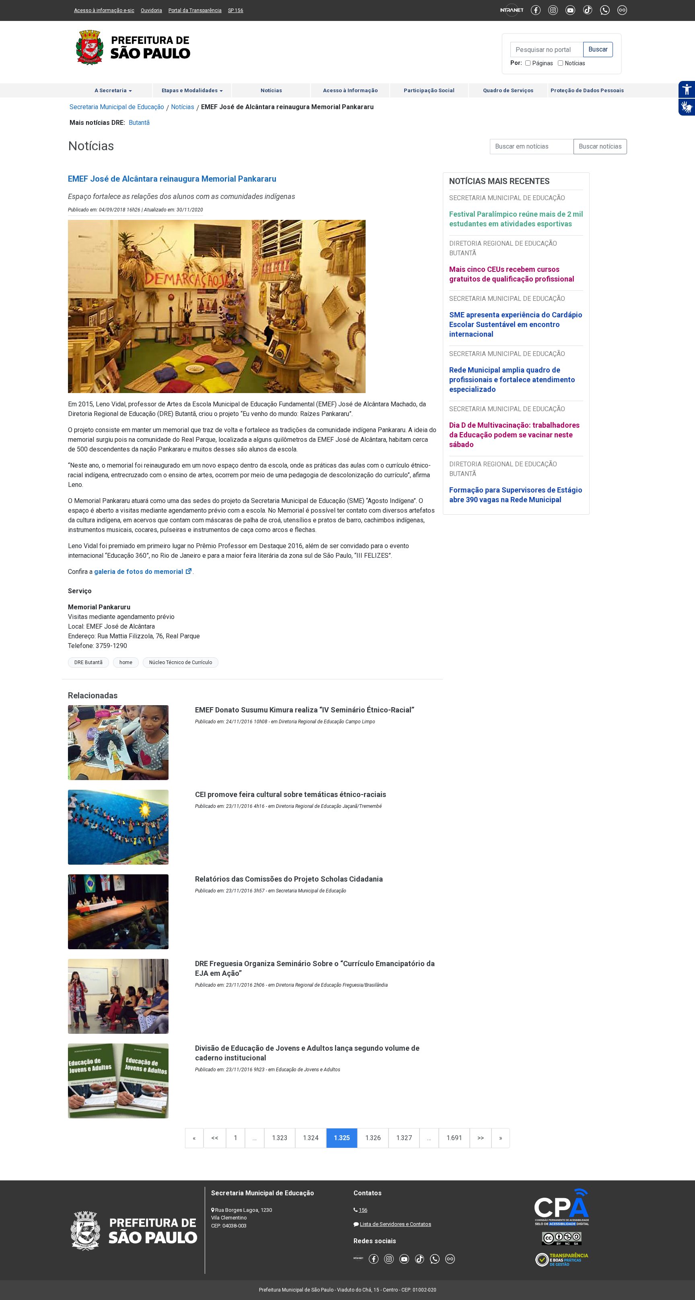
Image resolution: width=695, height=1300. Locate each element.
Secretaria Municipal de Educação (117, 107)
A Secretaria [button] (111, 90)
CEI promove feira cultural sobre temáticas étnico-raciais (290, 794)
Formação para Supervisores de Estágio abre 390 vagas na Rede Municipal (515, 495)
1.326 (373, 1138)
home (125, 662)
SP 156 (235, 10)
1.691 (454, 1138)
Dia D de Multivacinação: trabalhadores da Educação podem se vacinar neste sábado (514, 435)
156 (363, 1210)
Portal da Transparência (195, 10)
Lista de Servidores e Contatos (395, 1224)
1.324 (311, 1138)
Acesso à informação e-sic (104, 10)
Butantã (139, 122)
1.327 (404, 1138)
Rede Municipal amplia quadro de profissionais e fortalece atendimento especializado (512, 379)
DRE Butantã (88, 662)
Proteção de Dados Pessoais (587, 90)
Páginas (543, 63)
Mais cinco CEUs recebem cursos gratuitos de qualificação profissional (511, 274)
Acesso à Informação (350, 90)
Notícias (575, 63)
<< (214, 1138)
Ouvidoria (151, 10)
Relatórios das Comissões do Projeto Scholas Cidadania (289, 879)
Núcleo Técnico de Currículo (180, 662)
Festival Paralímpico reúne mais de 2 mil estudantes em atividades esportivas (516, 219)
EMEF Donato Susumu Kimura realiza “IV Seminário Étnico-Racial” (304, 710)
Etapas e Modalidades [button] (190, 90)
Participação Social (429, 90)
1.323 (280, 1138)
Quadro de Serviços (508, 90)
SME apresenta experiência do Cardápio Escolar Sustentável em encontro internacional (515, 324)
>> (480, 1138)
